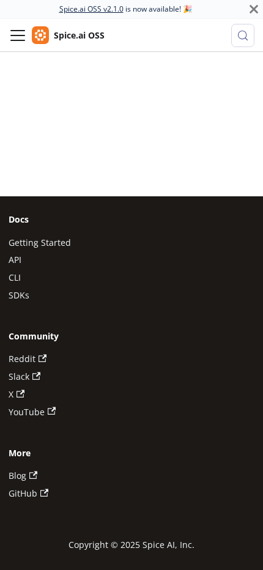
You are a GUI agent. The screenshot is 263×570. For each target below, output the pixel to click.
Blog (17, 475)
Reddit (22, 359)
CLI (15, 277)
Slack (19, 376)
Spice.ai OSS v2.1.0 (91, 9)
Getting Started (40, 242)
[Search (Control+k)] (242, 35)
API (15, 259)
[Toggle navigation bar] (18, 35)
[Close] (254, 9)
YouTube (27, 412)
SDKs (19, 295)
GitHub (23, 493)
